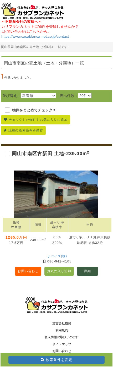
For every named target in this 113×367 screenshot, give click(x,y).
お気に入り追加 (59, 271)
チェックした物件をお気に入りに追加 (38, 120)
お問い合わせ (28, 271)
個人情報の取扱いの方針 (61, 337)
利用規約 (61, 330)
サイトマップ (61, 344)
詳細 (87, 271)
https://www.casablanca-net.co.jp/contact (35, 36)
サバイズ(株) (57, 256)
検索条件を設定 (59, 360)
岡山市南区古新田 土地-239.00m (50, 153)
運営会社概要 (61, 323)
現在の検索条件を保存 (25, 130)
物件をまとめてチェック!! (33, 110)
